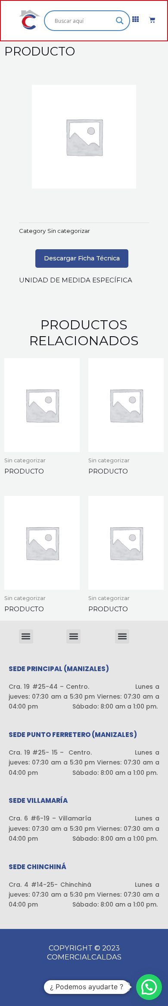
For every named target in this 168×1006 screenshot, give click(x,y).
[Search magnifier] (120, 21)
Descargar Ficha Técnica (82, 258)
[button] (26, 636)
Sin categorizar (68, 230)
